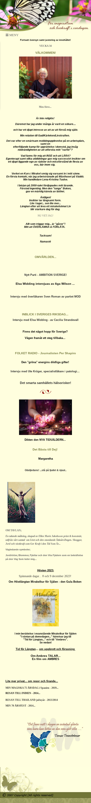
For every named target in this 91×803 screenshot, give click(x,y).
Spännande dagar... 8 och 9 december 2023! (45, 576)
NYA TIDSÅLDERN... (53, 439)
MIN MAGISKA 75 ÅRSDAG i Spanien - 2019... (32, 687)
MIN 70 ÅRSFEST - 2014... (20, 705)
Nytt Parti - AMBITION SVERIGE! (45, 274)
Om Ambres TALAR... (46, 655)
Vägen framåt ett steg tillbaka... (45, 338)
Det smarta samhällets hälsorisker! (45, 383)
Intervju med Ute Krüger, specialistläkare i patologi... (45, 371)
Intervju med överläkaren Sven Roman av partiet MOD (45, 296)
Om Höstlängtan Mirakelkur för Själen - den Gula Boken (45, 581)
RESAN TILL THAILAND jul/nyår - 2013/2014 (32, 699)
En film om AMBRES (45, 659)
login (86, 1)
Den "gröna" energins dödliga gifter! (45, 362)
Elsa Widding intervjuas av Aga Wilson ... (46, 283)
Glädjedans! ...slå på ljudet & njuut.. (45, 470)
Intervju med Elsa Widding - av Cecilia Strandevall (46, 319)
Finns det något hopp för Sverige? (46, 331)
